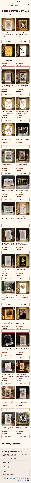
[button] (3, 5)
